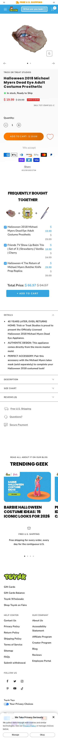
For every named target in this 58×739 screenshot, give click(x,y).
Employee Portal (41, 660)
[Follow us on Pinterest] (7, 688)
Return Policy (11, 632)
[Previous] (4, 63)
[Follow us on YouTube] (14, 688)
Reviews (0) (10, 397)
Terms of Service (13, 644)
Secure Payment (19, 424)
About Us (37, 620)
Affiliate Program (42, 636)
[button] (52, 9)
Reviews (37, 655)
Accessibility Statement (39, 628)
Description (11, 379)
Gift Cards (9, 586)
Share (27, 166)
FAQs (7, 656)
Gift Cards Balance (14, 592)
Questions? (16, 416)
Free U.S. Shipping (20, 408)
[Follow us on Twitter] (14, 681)
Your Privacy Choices (21, 704)
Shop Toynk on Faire (15, 605)
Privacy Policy (12, 626)
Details (8, 315)
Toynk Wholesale (14, 599)
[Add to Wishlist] (50, 137)
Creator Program (41, 642)
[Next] (53, 63)
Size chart (10, 388)
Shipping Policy (12, 638)
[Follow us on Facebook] (7, 681)
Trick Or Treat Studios (17, 72)
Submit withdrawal (15, 662)
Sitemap (8, 650)
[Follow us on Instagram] (22, 681)
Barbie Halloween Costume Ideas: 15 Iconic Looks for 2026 (27, 512)
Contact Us (10, 620)
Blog (35, 648)
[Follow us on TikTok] (22, 688)
